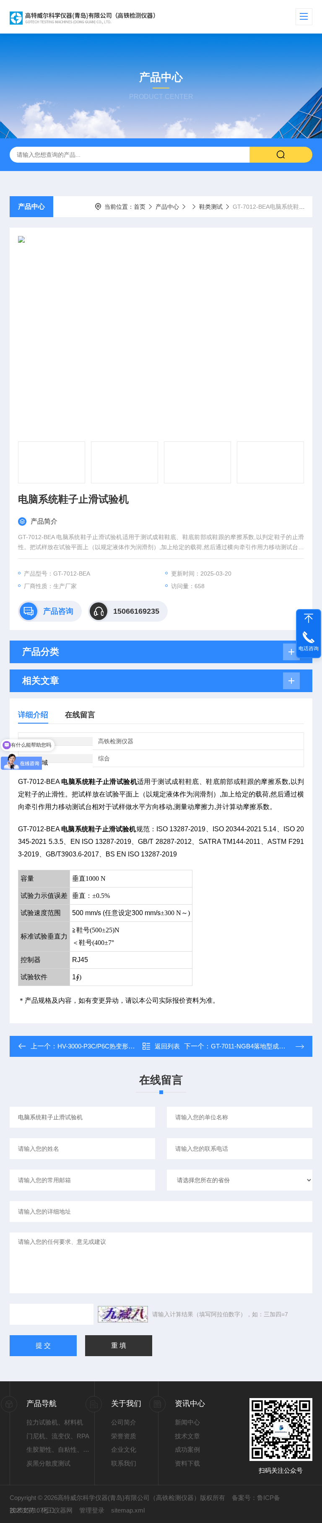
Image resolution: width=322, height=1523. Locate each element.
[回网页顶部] (308, 618)
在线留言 (80, 715)
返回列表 (167, 1046)
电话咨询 (309, 648)
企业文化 (123, 1449)
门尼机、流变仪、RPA (57, 1436)
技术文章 (187, 1436)
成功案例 (187, 1449)
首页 (139, 206)
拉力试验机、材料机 (54, 1422)
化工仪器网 (57, 1510)
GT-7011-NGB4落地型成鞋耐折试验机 (264, 1046)
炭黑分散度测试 (48, 1463)
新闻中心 (187, 1422)
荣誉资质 (123, 1436)
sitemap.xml (128, 1510)
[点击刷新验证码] (123, 1314)
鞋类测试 (211, 206)
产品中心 (31, 206)
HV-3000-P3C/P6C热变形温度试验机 (108, 1046)
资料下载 (187, 1463)
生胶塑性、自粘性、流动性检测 (60, 1449)
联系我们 (123, 1463)
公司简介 (123, 1422)
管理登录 (91, 1510)
